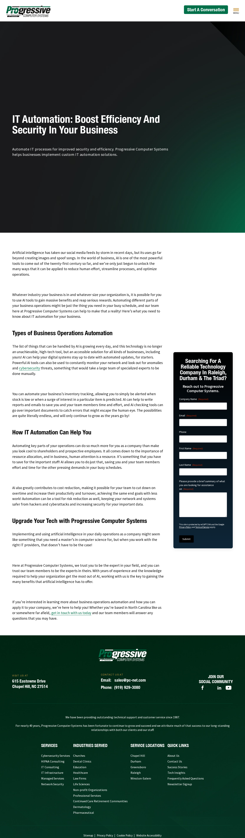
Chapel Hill (138, 756)
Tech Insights (176, 773)
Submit (186, 539)
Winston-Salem (141, 778)
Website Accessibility (149, 835)
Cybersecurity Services (55, 756)
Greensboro (138, 767)
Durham (136, 761)
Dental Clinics (82, 761)
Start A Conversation (206, 9)
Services (49, 745)
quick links (178, 745)
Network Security (52, 784)
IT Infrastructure (52, 773)
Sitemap (88, 835)
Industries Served (90, 745)
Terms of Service (202, 527)
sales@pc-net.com (123, 680)
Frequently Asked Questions (185, 778)
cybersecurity (29, 368)
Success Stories (177, 767)
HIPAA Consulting (53, 761)
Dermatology (82, 807)
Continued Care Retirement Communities (100, 801)
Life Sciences (81, 784)
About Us (173, 756)
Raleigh (136, 773)
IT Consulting (50, 767)
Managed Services (52, 778)
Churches (79, 756)
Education (79, 767)
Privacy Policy (185, 527)
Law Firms (79, 778)
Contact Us (174, 761)
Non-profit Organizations (90, 790)
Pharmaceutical (83, 812)
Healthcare (80, 773)
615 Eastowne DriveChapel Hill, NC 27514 (30, 684)
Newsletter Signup (179, 784)
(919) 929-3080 (120, 687)
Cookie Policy (125, 835)
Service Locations (147, 745)
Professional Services (87, 795)
